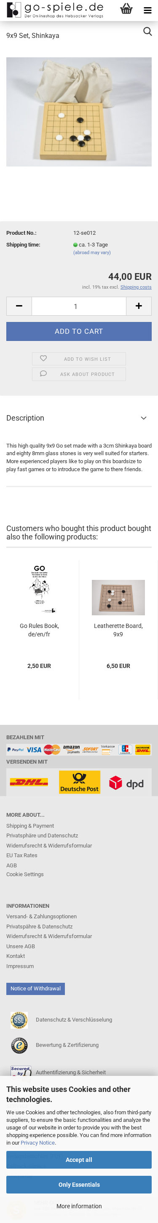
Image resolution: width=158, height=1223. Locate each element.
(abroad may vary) (92, 252)
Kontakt (15, 956)
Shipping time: (23, 244)
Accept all (79, 1159)
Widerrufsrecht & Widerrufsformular (49, 845)
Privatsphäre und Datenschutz (42, 835)
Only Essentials (79, 1184)
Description (25, 417)
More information (79, 1206)
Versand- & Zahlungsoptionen (41, 916)
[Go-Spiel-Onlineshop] (52, 10)
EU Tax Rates (21, 855)
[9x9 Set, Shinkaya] (79, 111)
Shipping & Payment (30, 826)
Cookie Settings (25, 874)
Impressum (20, 966)
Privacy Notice (38, 1143)
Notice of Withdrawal (36, 988)
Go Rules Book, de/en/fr (39, 630)
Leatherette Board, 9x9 (118, 630)
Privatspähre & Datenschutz (39, 926)
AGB (11, 865)
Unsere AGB (20, 946)
